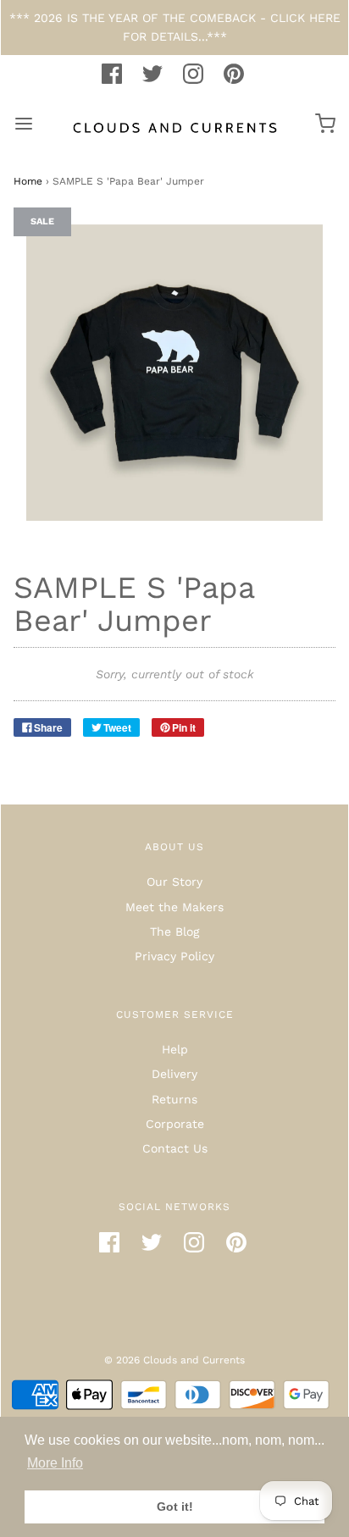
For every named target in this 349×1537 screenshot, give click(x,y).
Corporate (175, 1124)
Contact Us (175, 1148)
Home (28, 181)
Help (175, 1049)
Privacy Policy (174, 956)
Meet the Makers (174, 907)
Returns (174, 1099)
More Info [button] (55, 1463)
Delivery (174, 1074)
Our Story (174, 881)
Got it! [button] (175, 1506)
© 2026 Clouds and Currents (174, 1360)
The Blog (174, 931)
